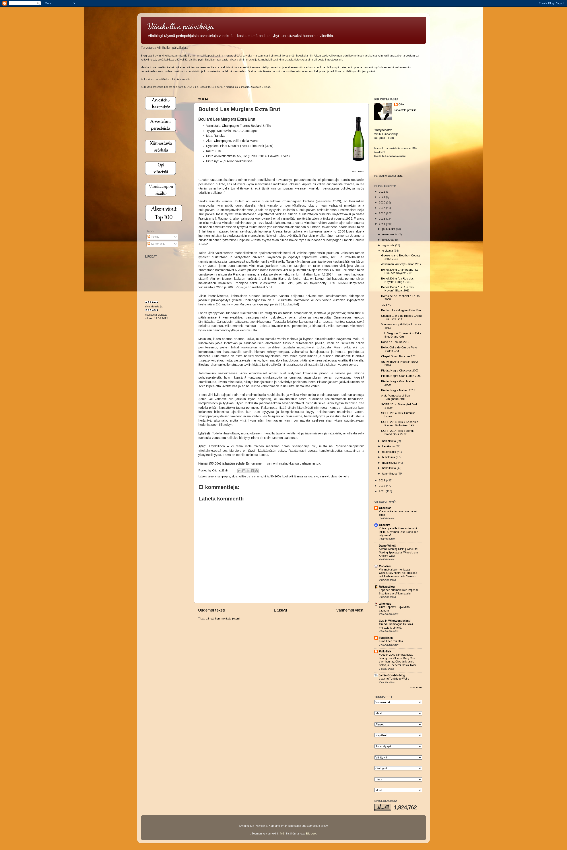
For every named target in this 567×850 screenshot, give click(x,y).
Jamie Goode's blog (392, 675)
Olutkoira (384, 525)
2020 (382, 202)
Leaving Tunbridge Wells (394, 678)
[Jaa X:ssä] (248, 471)
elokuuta (388, 250)
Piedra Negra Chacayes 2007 (400, 370)
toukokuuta (389, 451)
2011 (382, 491)
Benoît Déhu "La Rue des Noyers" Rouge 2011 (397, 280)
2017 (382, 207)
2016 (382, 213)
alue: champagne (219, 476)
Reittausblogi (387, 586)
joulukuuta (389, 229)
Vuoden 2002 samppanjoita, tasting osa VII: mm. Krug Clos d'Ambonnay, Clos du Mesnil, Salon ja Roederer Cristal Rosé (398, 660)
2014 (382, 224)
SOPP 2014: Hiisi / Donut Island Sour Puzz (397, 432)
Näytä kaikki (416, 687)
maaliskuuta (390, 462)
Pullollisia (385, 651)
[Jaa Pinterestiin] (256, 471)
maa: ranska (305, 476)
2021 (382, 197)
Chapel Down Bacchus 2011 (399, 356)
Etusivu (280, 610)
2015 (382, 218)
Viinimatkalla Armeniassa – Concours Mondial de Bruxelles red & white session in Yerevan (398, 573)
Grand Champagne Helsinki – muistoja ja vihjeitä (397, 626)
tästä (399, 175)
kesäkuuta (389, 446)
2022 (382, 191)
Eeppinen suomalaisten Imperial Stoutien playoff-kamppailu (398, 591)
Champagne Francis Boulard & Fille (246, 125)
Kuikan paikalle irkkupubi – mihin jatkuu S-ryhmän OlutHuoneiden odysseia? (398, 532)
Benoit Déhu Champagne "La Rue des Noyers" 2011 (399, 271)
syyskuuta (388, 245)
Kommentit (157, 243)
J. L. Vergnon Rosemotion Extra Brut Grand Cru (401, 335)
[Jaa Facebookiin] (252, 471)
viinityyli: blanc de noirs (334, 476)
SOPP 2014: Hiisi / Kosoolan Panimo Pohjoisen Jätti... (399, 423)
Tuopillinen (386, 637)
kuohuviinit (289, 476)
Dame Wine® (387, 545)
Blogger (311, 833)
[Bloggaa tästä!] (244, 471)
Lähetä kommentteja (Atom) (223, 618)
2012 (382, 485)
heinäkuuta (389, 441)
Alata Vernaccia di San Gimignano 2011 (395, 397)
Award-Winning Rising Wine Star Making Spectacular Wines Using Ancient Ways (399, 552)
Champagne (222, 141)
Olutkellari (385, 508)
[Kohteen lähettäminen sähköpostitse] (239, 471)
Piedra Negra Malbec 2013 (398, 390)
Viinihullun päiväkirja (180, 26)
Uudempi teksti (211, 610)
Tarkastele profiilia (405, 110)
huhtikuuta (389, 457)
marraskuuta (390, 234)
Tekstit (154, 236)
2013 (382, 480)
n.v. (316, 476)
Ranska (219, 135)
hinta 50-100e (272, 476)
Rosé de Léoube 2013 (395, 342)
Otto (215, 470)
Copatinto (385, 566)
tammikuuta (390, 473)
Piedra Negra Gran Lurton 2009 (401, 375)
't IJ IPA (385, 304)
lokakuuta (388, 239)
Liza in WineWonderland (394, 620)
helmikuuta (389, 468)
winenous (385, 603)
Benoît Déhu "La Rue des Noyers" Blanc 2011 (397, 289)
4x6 (282, 833)
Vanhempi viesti (350, 610)
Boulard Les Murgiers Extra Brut (401, 310)
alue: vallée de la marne (247, 476)
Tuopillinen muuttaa (391, 641)
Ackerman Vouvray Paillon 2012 (401, 264)
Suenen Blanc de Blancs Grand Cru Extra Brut (401, 317)
